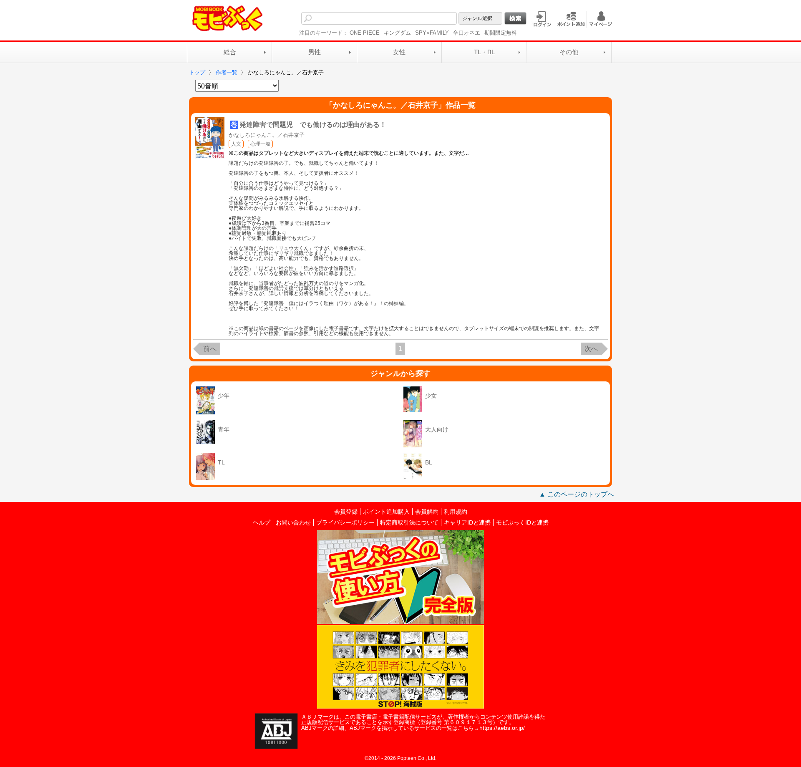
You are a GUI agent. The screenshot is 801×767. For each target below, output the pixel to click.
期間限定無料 (500, 32)
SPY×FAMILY (432, 32)
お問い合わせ (293, 522)
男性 (314, 52)
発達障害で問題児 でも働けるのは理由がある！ (312, 124)
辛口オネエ (466, 32)
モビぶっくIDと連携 (522, 522)
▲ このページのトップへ (576, 494)
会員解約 (426, 511)
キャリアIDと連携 (467, 522)
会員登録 (346, 511)
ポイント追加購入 (386, 511)
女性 (399, 52)
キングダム (397, 32)
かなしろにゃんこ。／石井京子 (267, 135)
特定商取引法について (409, 522)
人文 (236, 144)
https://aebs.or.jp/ (502, 727)
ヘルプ (261, 522)
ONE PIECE (365, 32)
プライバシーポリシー (345, 522)
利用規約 (455, 511)
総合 (230, 52)
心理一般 (260, 144)
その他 (568, 52)
